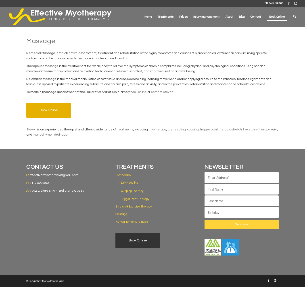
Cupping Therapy (132, 191)
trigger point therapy (215, 129)
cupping (193, 129)
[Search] (294, 17)
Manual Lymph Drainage (131, 221)
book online (138, 92)
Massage (121, 214)
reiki (274, 129)
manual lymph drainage (50, 134)
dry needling (176, 129)
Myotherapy (123, 175)
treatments (125, 129)
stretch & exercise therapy (250, 129)
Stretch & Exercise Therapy (133, 206)
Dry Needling (129, 182)
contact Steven (162, 92)
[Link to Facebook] (289, 3)
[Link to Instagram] (295, 3)
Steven (31, 129)
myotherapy (157, 129)
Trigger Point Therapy (135, 199)
